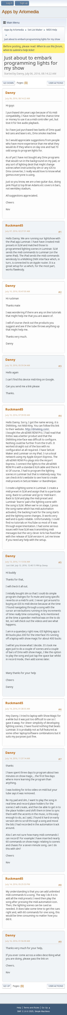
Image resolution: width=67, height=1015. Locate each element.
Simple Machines (42, 1011)
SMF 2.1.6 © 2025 (25, 1011)
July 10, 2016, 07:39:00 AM (17, 415)
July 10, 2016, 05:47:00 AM (17, 291)
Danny (10, 93)
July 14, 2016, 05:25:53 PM (17, 884)
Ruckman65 (14, 225)
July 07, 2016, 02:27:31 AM (17, 231)
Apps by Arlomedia (20, 11)
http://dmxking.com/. (37, 429)
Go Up (6, 986)
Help (19, 1007)
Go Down (8, 83)
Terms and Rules (31, 1007)
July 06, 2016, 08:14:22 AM (17, 98)
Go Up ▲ (46, 1007)
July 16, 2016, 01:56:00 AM (17, 941)
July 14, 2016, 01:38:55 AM (17, 708)
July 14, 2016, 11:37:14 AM (17, 758)
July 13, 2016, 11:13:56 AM (17, 561)
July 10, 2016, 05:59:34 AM (17, 365)
